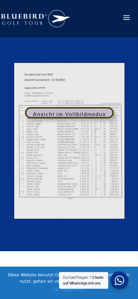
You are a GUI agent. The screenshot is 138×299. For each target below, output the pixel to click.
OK (55, 289)
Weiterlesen (73, 289)
